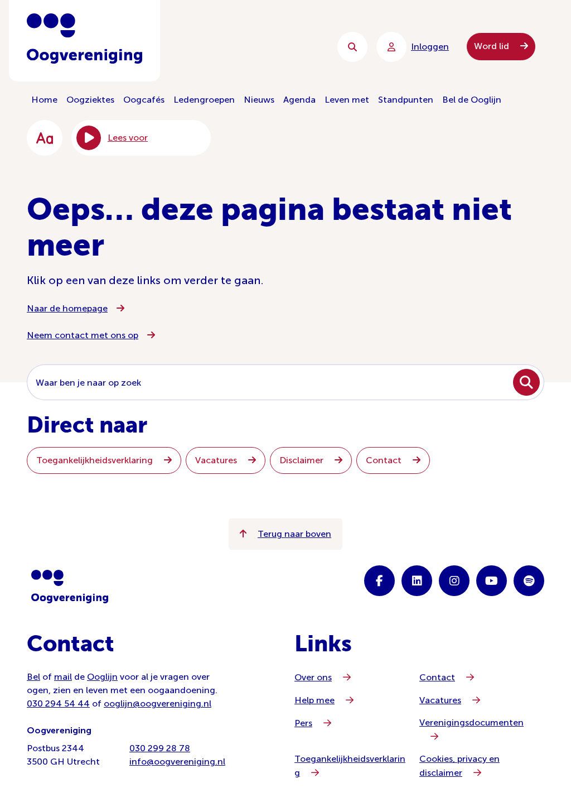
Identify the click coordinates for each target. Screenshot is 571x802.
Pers (303, 723)
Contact (385, 460)
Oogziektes (90, 99)
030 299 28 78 (159, 748)
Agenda (299, 99)
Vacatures (217, 460)
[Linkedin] (416, 580)
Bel (33, 676)
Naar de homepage (67, 308)
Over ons (313, 677)
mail (63, 676)
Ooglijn (102, 676)
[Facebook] (379, 580)
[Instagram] (454, 580)
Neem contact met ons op (82, 335)
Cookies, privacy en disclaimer (459, 765)
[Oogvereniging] (70, 586)
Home (44, 99)
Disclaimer (302, 460)
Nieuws (259, 99)
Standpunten (405, 99)
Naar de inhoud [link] (252, 46)
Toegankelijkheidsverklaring (95, 460)
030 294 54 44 (58, 703)
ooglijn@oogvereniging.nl (157, 703)
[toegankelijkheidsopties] (44, 138)
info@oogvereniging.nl (177, 761)
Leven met (347, 99)
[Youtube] (491, 580)
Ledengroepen (204, 99)
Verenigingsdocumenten (471, 722)
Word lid (492, 46)
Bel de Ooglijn (471, 99)
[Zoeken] (352, 47)
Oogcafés (143, 99)
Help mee (314, 700)
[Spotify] (529, 580)
